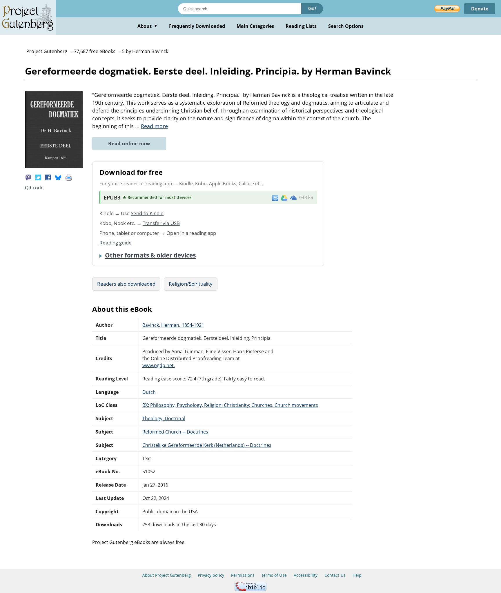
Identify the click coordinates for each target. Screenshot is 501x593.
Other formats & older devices (150, 255)
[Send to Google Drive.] (284, 197)
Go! (312, 8)
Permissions (243, 575)
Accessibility (306, 575)
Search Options (346, 26)
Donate (479, 9)
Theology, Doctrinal (163, 418)
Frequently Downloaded (197, 26)
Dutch (149, 392)
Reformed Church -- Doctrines (175, 432)
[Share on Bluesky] (58, 177)
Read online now (129, 143)
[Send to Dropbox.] (275, 197)
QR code (34, 187)
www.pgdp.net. (158, 365)
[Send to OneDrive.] (293, 197)
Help (357, 575)
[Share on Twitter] (38, 177)
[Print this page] (69, 177)
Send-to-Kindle (147, 213)
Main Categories (255, 26)
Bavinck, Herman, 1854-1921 (173, 325)
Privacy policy (211, 575)
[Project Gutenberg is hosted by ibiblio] (250, 589)
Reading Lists (301, 26)
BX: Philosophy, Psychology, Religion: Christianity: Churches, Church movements (230, 405)
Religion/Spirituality (191, 283)
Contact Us (334, 575)
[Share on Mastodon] (28, 177)
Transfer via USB (161, 223)
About (147, 26)
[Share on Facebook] (48, 177)
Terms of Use (274, 575)
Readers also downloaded (126, 283)
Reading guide (115, 242)
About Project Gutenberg (166, 575)
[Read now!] (54, 166)
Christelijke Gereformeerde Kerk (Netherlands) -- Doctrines (206, 445)
